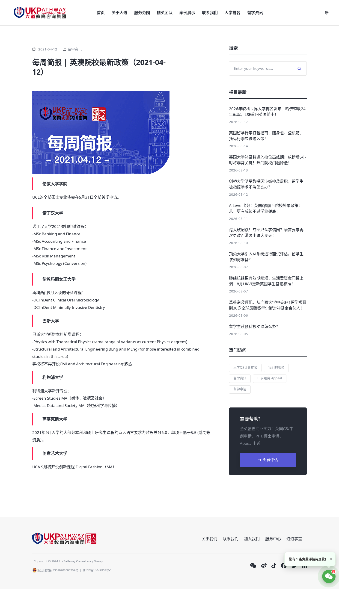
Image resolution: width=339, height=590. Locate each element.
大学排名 (232, 12)
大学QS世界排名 (245, 367)
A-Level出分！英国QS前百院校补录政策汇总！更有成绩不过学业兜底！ (265, 208)
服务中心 (273, 538)
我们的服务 (276, 367)
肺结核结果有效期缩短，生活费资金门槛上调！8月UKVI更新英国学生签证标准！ (266, 280)
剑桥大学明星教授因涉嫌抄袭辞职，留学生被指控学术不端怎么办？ (266, 184)
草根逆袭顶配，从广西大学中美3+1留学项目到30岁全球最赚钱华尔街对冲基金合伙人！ (267, 305)
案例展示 (187, 12)
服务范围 (142, 12)
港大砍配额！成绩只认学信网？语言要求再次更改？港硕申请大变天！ (266, 232)
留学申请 (239, 389)
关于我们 (209, 538)
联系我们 (210, 12)
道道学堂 (294, 538)
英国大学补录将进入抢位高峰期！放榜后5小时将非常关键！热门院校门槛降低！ (267, 159)
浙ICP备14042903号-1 (97, 570)
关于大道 (119, 12)
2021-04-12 (47, 49)
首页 (101, 12)
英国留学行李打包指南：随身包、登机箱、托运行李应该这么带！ (266, 135)
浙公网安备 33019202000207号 (57, 570)
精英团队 (164, 12)
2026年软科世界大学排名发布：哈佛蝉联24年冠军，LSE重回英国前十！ (267, 111)
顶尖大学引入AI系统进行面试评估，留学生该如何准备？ (266, 256)
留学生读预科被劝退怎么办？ (254, 326)
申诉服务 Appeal (269, 378)
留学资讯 (255, 12)
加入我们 (252, 538)
